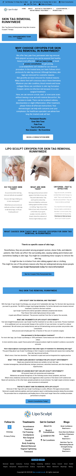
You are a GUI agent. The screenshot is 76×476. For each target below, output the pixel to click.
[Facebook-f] (9, 427)
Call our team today (43, 61)
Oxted (66, 464)
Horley (54, 464)
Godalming (40, 464)
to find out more (66, 216)
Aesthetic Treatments (43, 8)
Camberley (19, 464)
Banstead (5, 464)
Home (24, 8)
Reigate (5, 466)
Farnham (26, 464)
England (35, 459)
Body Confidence (66, 426)
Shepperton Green (23, 466)
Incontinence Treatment (39, 10)
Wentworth (55, 466)
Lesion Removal (61, 8)
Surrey (41, 459)
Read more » (66, 428)
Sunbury (32, 466)
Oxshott (60, 464)
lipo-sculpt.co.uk (39, 472)
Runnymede (13, 466)
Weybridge (64, 466)
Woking (71, 466)
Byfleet (12, 464)
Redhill (71, 464)
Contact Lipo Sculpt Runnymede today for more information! (38, 267)
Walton (49, 466)
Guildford (47, 464)
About (30, 8)
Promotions (57, 10)
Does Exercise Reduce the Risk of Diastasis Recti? (66, 434)
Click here (57, 216)
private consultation (32, 64)
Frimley (33, 464)
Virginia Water (41, 466)
